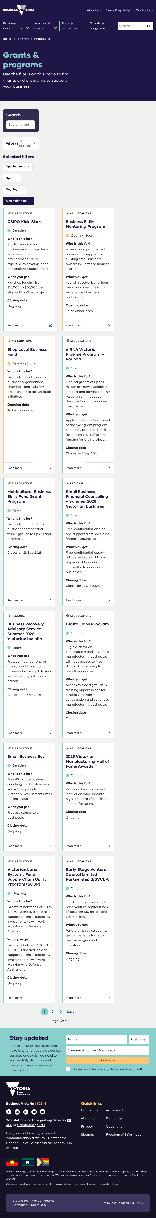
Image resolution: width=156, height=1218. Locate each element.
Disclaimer (114, 1118)
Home (7, 39)
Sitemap (87, 1134)
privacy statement (111, 1069)
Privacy (87, 1126)
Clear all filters (16, 201)
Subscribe (107, 1060)
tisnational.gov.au (31, 1125)
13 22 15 (40, 1103)
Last (70, 1011)
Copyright (114, 1126)
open (9, 178)
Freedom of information (125, 1134)
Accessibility (115, 1110)
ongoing (12, 189)
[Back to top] (144, 1202)
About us (88, 1118)
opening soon (15, 166)
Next (61, 1011)
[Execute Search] (148, 26)
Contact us (89, 1110)
